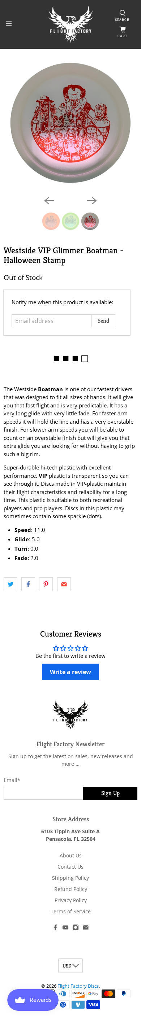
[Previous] (49, 200)
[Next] (91, 200)
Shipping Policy (70, 877)
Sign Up (110, 793)
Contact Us (70, 866)
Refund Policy (70, 889)
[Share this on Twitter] (10, 584)
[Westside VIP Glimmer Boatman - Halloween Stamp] (71, 123)
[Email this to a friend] (64, 584)
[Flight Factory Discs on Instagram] (75, 928)
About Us (71, 855)
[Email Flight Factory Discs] (85, 928)
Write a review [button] (70, 672)
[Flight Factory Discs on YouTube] (65, 928)
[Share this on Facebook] (28, 584)
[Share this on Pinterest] (46, 584)
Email (12, 779)
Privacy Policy (71, 900)
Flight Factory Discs (78, 986)
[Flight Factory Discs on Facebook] (55, 928)
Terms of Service (71, 911)
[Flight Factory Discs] (70, 24)
